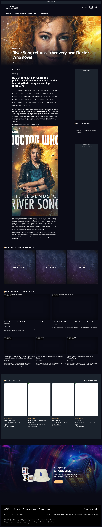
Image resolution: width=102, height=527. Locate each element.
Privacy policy (69, 514)
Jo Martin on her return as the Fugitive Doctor (49, 357)
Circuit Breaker (44, 13)
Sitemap (96, 514)
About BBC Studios (30, 509)
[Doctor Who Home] (12, 7)
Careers (42, 509)
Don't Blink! (56, 420)
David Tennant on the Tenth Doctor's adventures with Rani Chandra (24, 323)
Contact (18, 509)
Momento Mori (9, 420)
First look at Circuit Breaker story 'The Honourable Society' (72, 322)
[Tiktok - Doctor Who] (96, 509)
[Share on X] (20, 73)
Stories (51, 267)
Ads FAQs (49, 514)
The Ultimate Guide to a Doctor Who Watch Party (80, 357)
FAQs (48, 509)
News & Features (20, 13)
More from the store (91, 380)
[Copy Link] (23, 73)
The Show (8, 13)
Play (29, 13)
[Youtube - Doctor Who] (87, 509)
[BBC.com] (7, 510)
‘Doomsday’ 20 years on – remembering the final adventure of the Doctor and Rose (19, 357)
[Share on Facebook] (17, 73)
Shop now (59, 482)
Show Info (20, 267)
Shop (35, 13)
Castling (78, 420)
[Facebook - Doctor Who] (84, 509)
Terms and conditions (58, 514)
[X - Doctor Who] (90, 509)
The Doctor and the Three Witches (37, 421)
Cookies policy (78, 514)
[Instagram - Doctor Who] (93, 509)
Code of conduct (87, 514)
